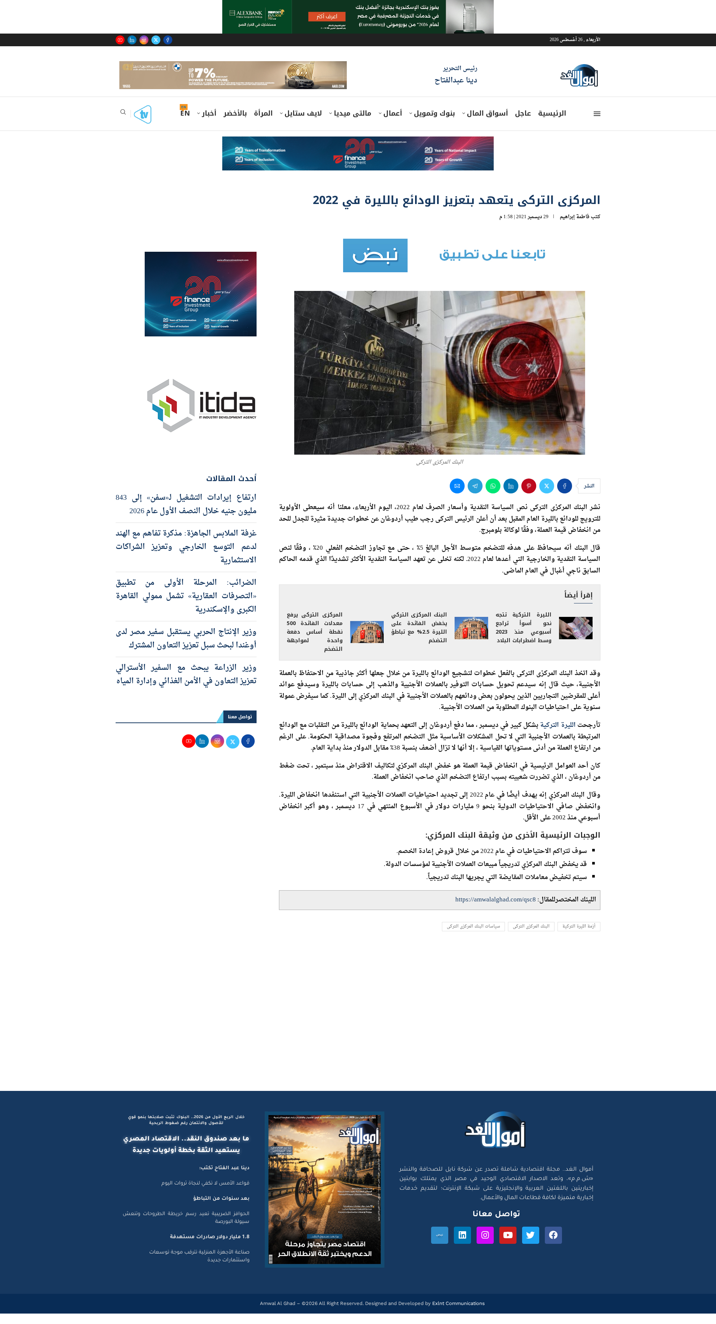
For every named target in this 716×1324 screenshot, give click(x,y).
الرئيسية (552, 124)
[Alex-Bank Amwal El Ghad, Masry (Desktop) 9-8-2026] (358, 7)
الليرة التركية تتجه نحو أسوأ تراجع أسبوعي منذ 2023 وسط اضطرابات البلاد (524, 638)
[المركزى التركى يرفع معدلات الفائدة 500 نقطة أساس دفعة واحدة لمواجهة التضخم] (367, 643)
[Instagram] (143, 39)
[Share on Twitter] (546, 496)
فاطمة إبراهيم (575, 227)
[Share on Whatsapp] (493, 496)
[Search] (123, 125)
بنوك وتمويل (434, 124)
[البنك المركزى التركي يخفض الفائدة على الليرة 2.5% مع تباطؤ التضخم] (471, 638)
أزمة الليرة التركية (579, 937)
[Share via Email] (457, 496)
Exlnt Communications (458, 1314)
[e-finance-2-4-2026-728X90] (358, 154)
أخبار (209, 124)
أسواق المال (487, 124)
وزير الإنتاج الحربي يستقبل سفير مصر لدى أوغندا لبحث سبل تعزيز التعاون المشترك (186, 649)
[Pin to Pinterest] (528, 496)
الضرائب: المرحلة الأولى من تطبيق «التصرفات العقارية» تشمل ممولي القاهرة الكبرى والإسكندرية (186, 606)
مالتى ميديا (352, 124)
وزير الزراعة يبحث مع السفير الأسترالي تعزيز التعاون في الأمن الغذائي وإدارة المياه (186, 685)
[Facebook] (167, 39)
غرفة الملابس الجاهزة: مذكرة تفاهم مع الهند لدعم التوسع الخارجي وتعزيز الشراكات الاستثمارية (186, 557)
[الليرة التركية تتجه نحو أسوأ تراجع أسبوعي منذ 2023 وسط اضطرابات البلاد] (576, 638)
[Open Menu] (597, 124)
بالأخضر (235, 124)
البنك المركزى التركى (531, 937)
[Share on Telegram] (475, 496)
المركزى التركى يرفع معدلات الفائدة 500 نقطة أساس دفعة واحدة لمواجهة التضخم (315, 643)
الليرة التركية (557, 736)
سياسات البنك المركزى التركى (473, 937)
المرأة (263, 124)
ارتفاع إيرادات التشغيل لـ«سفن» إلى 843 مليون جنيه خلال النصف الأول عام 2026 (186, 515)
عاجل (523, 124)
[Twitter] (155, 39)
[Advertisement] (358, 1031)
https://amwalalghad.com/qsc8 (495, 910)
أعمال (392, 124)
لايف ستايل (303, 124)
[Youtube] (120, 39)
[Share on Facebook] (564, 496)
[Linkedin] (132, 39)
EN (185, 124)
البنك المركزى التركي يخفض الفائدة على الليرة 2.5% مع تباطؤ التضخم (419, 638)
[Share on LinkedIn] (510, 496)
